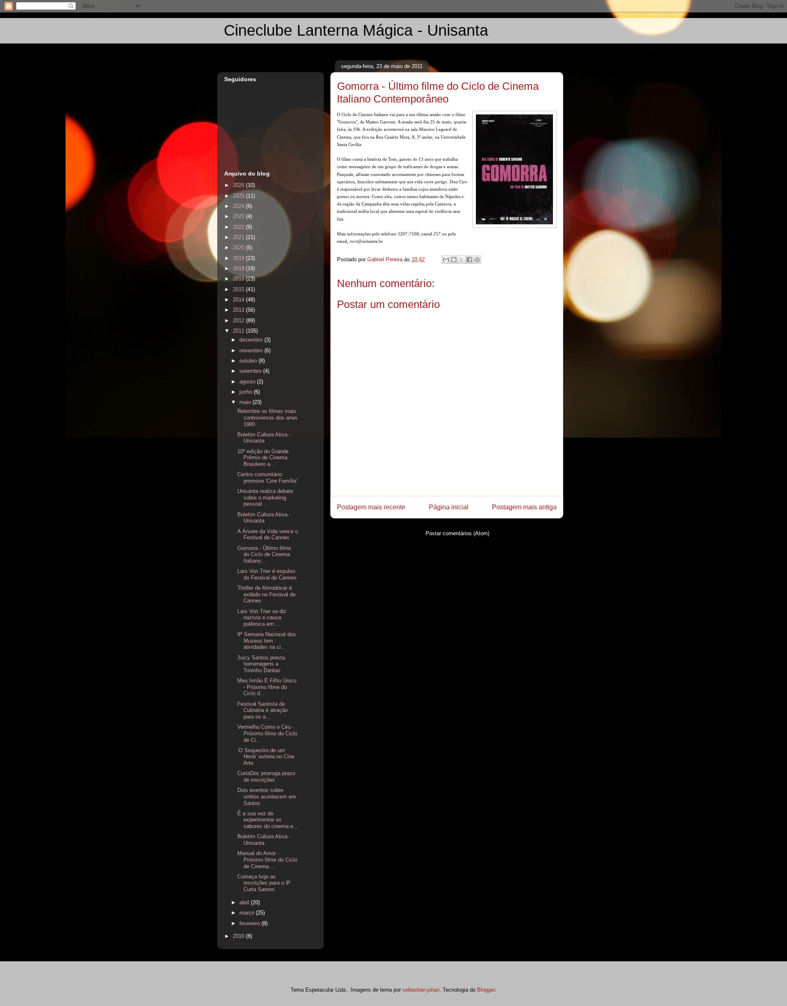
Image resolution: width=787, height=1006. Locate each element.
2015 (239, 289)
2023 (239, 216)
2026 (239, 185)
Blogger (486, 990)
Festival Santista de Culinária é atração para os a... (262, 710)
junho (246, 392)
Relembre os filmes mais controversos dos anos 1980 (267, 417)
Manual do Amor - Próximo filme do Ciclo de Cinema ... (267, 859)
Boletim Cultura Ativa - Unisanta (264, 437)
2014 (239, 300)
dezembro (251, 340)
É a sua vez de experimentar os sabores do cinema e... (267, 819)
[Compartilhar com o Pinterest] (477, 259)
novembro (251, 350)
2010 (239, 936)
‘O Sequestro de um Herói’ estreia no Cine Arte (265, 756)
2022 (239, 227)
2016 (239, 279)
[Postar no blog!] (454, 259)
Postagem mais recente (371, 507)
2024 (239, 206)
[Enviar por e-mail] (446, 259)
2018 (239, 268)
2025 (239, 196)
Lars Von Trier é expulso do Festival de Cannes (267, 574)
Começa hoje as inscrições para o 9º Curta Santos (264, 883)
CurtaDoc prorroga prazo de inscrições (266, 776)
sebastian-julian (421, 990)
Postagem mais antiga (524, 507)
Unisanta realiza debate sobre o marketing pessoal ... (265, 497)
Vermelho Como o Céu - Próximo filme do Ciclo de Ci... (267, 733)
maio (245, 402)
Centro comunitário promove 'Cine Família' (267, 477)
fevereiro (250, 923)
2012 (239, 320)
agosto (248, 382)
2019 (239, 258)
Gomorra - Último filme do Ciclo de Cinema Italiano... (264, 554)
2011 (239, 331)
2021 (239, 237)
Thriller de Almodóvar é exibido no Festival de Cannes (266, 594)
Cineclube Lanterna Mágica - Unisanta (356, 30)
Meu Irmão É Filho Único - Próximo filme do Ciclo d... (266, 687)
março (247, 913)
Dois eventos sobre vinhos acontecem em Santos (266, 796)
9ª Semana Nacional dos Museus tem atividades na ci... (266, 640)
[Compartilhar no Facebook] (469, 259)
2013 (239, 310)
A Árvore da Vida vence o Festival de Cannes (267, 534)
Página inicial (449, 507)
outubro (249, 361)
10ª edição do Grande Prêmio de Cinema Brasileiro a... (263, 457)
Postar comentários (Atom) (457, 533)
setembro (251, 371)
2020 (239, 247)
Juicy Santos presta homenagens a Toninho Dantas (261, 664)
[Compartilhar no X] (461, 259)
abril (245, 902)
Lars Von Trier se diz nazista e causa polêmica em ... (262, 617)
